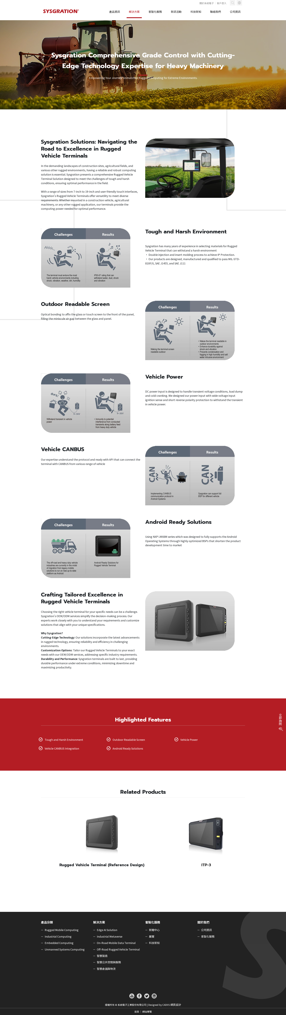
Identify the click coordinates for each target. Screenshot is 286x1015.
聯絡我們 (215, 12)
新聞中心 (154, 930)
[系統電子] (61, 14)
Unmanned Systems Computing (65, 949)
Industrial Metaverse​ (109, 936)
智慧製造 (102, 956)
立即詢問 (280, 719)
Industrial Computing (58, 936)
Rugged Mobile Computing (62, 930)
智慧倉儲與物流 (106, 969)
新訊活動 (176, 12)
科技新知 (196, 12)
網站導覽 (147, 1011)
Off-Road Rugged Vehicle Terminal (118, 949)
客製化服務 (155, 12)
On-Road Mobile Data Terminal (116, 943)
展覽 (151, 936)
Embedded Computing (59, 943)
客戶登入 (221, 3)
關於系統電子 (206, 3)
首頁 (136, 1011)
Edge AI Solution (107, 930)
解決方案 (134, 12)
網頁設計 (175, 1005)
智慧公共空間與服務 (109, 962)
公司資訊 (235, 12)
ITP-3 (206, 865)
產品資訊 (114, 12)
